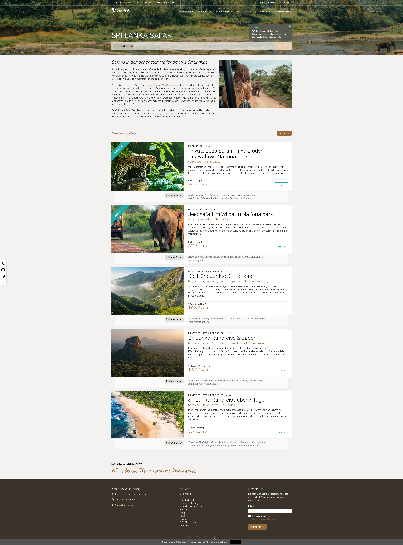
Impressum (185, 525)
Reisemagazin (282, 11)
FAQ (182, 497)
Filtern (283, 133)
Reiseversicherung (189, 503)
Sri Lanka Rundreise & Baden (222, 338)
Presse (183, 519)
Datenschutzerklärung (263, 519)
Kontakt (184, 509)
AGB (182, 522)
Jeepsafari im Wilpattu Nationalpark (230, 214)
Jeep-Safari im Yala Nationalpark (163, 85)
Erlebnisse (185, 11)
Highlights (203, 11)
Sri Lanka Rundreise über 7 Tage (226, 400)
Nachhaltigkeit (187, 500)
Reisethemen (222, 11)
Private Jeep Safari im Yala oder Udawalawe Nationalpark (225, 154)
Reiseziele (243, 11)
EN (288, 2)
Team (183, 512)
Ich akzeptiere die (263, 518)
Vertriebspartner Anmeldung (194, 506)
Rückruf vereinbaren (165, 2)
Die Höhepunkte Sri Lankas (220, 276)
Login (262, 2)
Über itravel (185, 494)
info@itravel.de (125, 505)
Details (281, 185)
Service (263, 11)
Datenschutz (192, 522)
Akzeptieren (235, 542)
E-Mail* (251, 506)
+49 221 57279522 (126, 499)
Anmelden (257, 527)
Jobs (182, 516)
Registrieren (273, 2)
